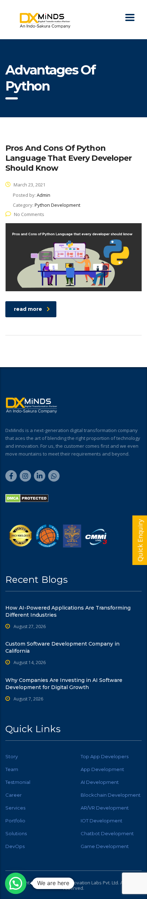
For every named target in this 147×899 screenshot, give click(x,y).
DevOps (15, 846)
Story (11, 756)
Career (13, 795)
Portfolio (15, 820)
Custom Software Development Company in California (62, 647)
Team (11, 769)
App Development (102, 769)
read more (28, 309)
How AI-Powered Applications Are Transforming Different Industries (68, 611)
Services (15, 808)
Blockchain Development (111, 795)
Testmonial (17, 782)
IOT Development (101, 820)
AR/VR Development (105, 808)
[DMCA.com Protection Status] (27, 498)
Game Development (105, 846)
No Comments (29, 214)
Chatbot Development (107, 833)
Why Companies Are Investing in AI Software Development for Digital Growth (63, 683)
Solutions (16, 833)
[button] (15, 883)
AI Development (100, 782)
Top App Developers (104, 756)
